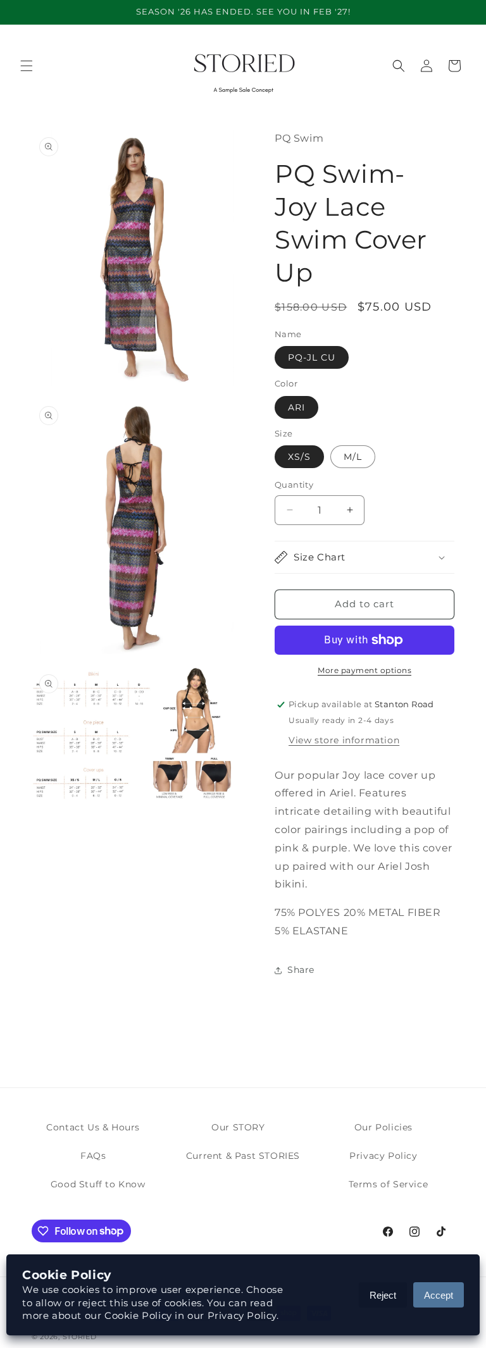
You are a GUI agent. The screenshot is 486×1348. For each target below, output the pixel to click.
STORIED (80, 1336)
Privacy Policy (383, 1155)
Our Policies (383, 1127)
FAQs (93, 1155)
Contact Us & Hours (93, 1127)
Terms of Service (388, 1184)
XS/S (299, 456)
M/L (353, 456)
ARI (296, 407)
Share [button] (301, 969)
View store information (344, 740)
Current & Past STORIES (243, 1155)
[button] (26, 66)
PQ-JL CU (311, 357)
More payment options (364, 670)
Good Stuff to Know (98, 1184)
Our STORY (238, 1127)
